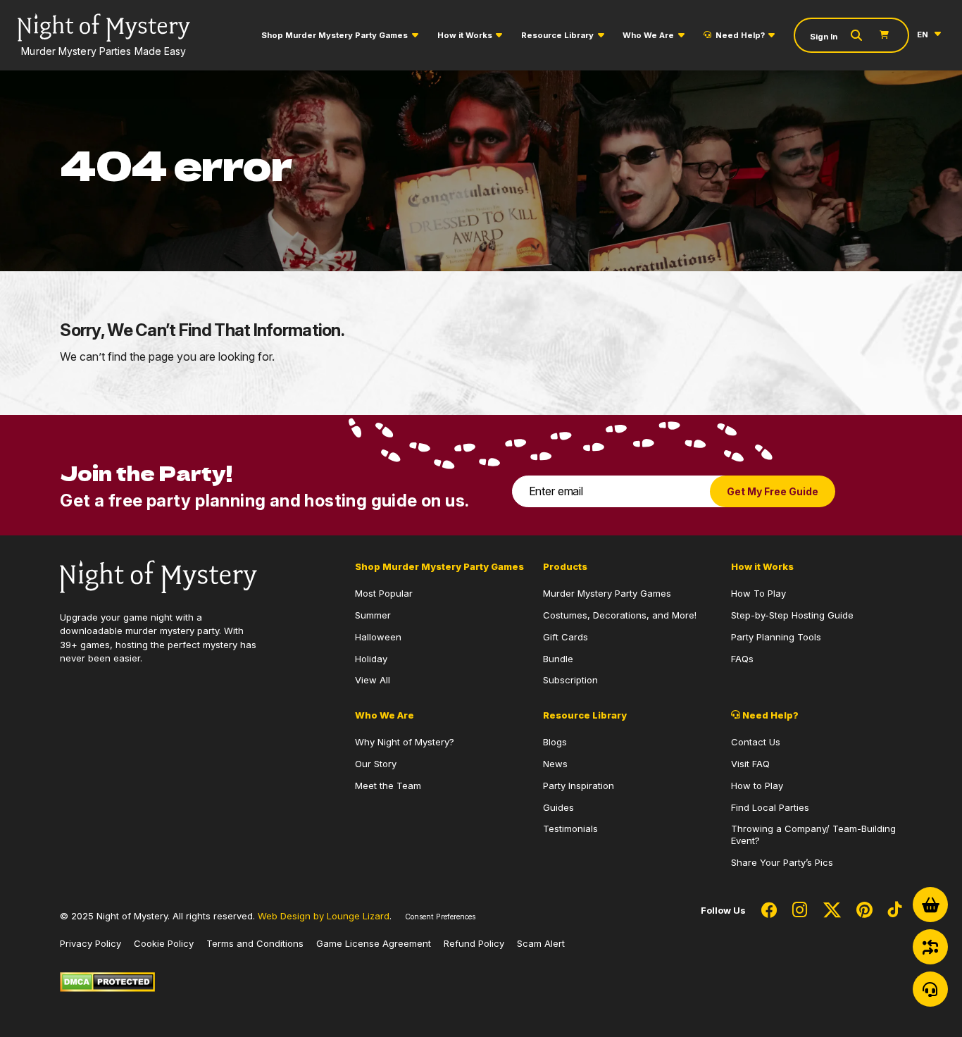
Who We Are (648, 35)
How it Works (464, 35)
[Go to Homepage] (158, 575)
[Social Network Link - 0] (769, 911)
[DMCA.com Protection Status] (107, 980)
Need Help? (740, 35)
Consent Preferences (440, 916)
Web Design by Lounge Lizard (323, 915)
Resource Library (557, 35)
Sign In (823, 37)
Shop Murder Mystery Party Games (334, 35)
